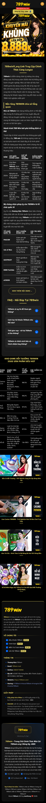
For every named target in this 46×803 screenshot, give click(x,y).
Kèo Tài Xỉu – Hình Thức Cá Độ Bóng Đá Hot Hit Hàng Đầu (21, 553)
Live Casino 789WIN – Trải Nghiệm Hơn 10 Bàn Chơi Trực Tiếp (21, 520)
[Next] (43, 472)
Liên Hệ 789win (17, 651)
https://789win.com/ (21, 680)
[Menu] (42, 4)
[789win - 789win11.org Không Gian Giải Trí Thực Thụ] (23, 4)
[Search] (3, 4)
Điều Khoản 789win (18, 640)
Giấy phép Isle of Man (14, 697)
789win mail (16, 666)
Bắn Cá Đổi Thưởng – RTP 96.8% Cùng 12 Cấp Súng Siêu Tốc (21, 479)
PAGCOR (10, 704)
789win (6, 617)
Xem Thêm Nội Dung (22, 291)
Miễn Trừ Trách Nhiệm (19, 647)
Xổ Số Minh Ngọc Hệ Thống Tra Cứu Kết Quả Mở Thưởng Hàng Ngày (21, 588)
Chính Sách (15, 644)
